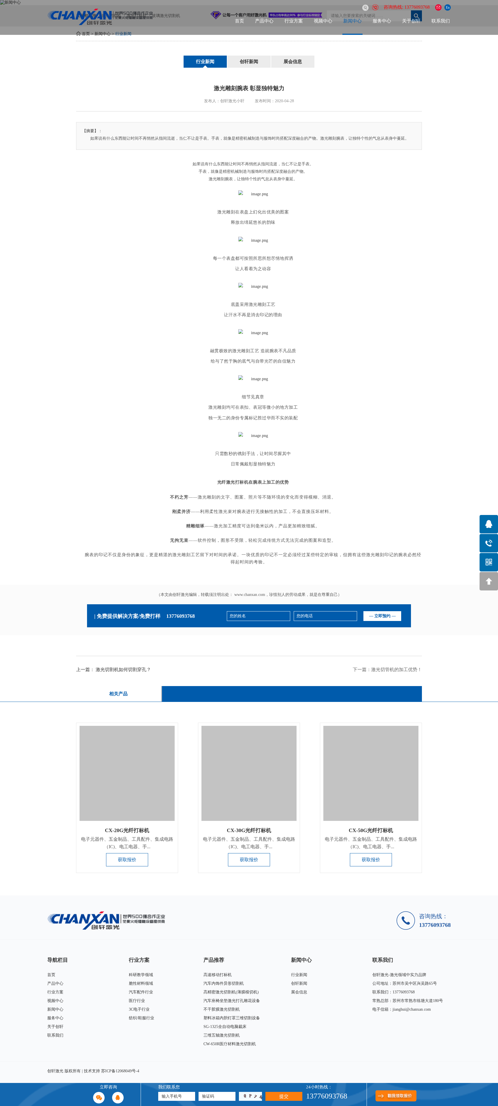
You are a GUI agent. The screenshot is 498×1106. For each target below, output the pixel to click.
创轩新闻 (249, 61)
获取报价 (127, 859)
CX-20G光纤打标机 (127, 830)
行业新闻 (205, 61)
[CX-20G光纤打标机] (127, 773)
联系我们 (440, 20)
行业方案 (293, 20)
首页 (239, 20)
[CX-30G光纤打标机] (249, 773)
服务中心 (382, 20)
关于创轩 (411, 20)
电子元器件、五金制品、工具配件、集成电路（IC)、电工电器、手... (127, 843)
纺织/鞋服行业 (141, 1018)
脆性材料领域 (141, 983)
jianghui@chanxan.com (412, 1009)
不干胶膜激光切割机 (221, 1009)
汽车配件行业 (141, 992)
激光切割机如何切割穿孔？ (123, 669)
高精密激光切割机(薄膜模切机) (231, 992)
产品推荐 (213, 960)
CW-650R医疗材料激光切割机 (229, 1044)
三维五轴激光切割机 (221, 1035)
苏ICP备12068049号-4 (120, 1071)
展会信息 (293, 61)
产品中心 (264, 20)
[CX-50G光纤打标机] (370, 773)
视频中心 (323, 20)
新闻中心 (352, 20)
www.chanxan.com (249, 594)
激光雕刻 (258, 304)
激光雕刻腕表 (221, 179)
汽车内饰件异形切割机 (223, 983)
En (448, 7)
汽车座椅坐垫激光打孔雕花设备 (231, 1001)
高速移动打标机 (217, 975)
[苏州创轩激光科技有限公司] (108, 920)
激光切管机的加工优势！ (396, 669)
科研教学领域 (141, 975)
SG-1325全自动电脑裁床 (224, 1026)
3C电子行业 (139, 1009)
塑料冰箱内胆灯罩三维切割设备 (231, 1018)
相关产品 (118, 693)
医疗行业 (137, 1001)
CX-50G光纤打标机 (371, 830)
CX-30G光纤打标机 (249, 830)
